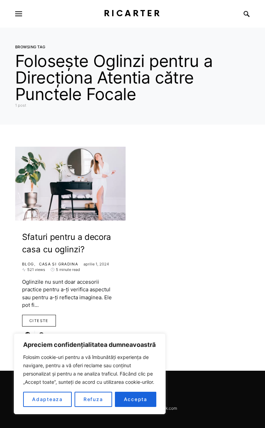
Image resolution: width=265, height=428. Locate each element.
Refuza (93, 399)
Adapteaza (47, 399)
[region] (90, 373)
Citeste (39, 320)
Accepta (135, 399)
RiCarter (132, 14)
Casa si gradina (58, 264)
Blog (28, 264)
